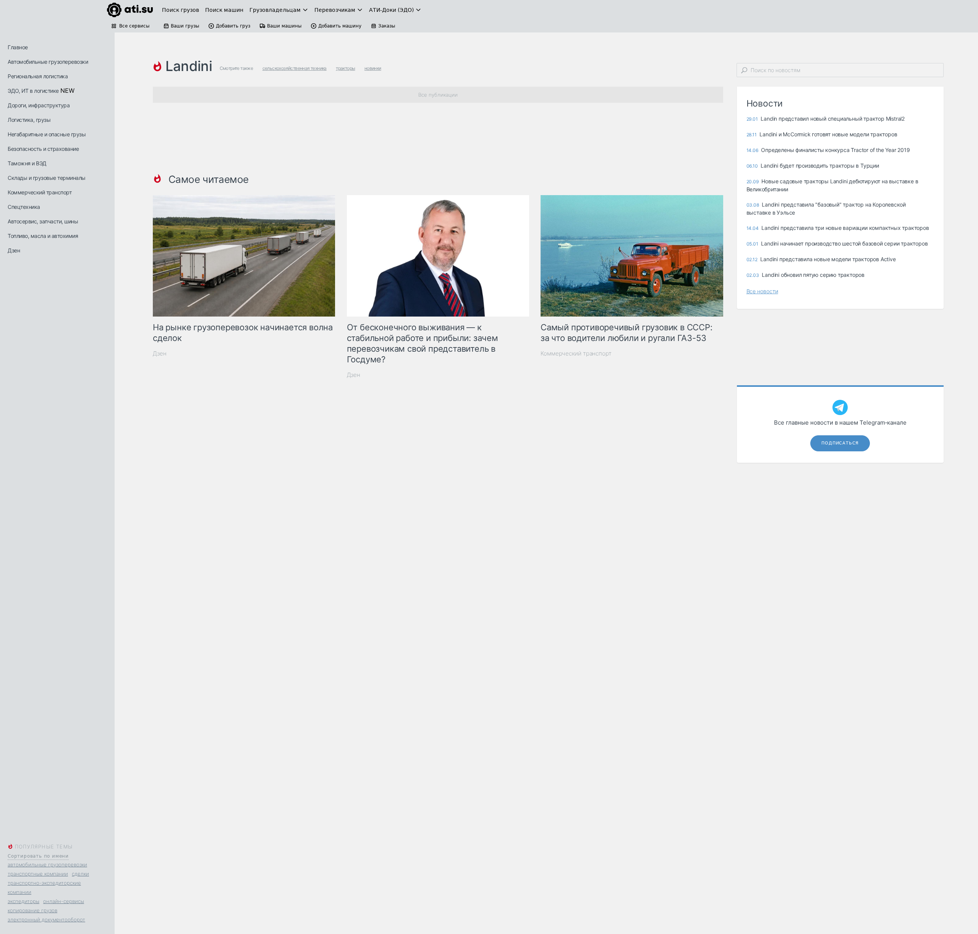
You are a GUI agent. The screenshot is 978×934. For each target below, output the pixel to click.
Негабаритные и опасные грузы (47, 134)
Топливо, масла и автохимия (43, 236)
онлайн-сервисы (63, 901)
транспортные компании (38, 874)
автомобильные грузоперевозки (47, 864)
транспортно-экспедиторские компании (44, 887)
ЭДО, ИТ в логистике (33, 90)
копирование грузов (32, 910)
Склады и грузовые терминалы (47, 178)
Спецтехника (24, 207)
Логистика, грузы (29, 119)
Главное (18, 47)
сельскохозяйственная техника (294, 68)
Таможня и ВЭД (27, 163)
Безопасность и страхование (43, 148)
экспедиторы (23, 901)
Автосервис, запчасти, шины (43, 221)
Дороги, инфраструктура (39, 105)
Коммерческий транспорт (39, 192)
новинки (372, 68)
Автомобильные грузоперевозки (48, 61)
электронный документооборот (46, 919)
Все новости (762, 291)
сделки (80, 874)
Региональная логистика (38, 76)
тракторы (345, 68)
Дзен (14, 250)
